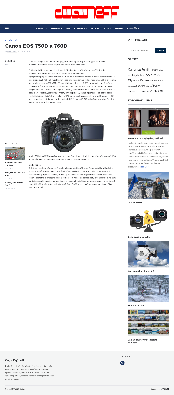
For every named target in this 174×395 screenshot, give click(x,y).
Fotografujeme (60, 28)
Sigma (149, 86)
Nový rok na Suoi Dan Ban (15, 174)
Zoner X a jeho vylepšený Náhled (145, 138)
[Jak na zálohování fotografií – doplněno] (148, 311)
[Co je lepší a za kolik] (148, 208)
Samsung (132, 86)
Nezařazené (11, 40)
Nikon (141, 75)
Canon (132, 69)
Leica (161, 70)
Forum (119, 28)
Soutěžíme (133, 28)
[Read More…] (145, 167)
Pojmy (107, 28)
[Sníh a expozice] (148, 277)
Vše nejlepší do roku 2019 (14, 184)
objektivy (153, 75)
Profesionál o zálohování (141, 271)
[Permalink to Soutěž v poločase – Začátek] (15, 153)
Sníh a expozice (136, 305)
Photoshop (165, 81)
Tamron (132, 91)
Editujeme (80, 28)
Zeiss (139, 92)
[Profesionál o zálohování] (148, 242)
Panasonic (147, 80)
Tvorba (95, 28)
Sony (156, 85)
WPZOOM (165, 389)
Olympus (134, 80)
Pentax (157, 80)
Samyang (140, 86)
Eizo (139, 70)
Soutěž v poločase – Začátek (14, 164)
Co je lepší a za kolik (139, 237)
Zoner (145, 91)
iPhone (155, 70)
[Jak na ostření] (148, 174)
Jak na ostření (135, 202)
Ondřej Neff (12, 51)
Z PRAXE (157, 91)
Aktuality (41, 28)
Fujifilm (146, 69)
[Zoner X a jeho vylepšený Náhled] (148, 110)
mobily (132, 75)
